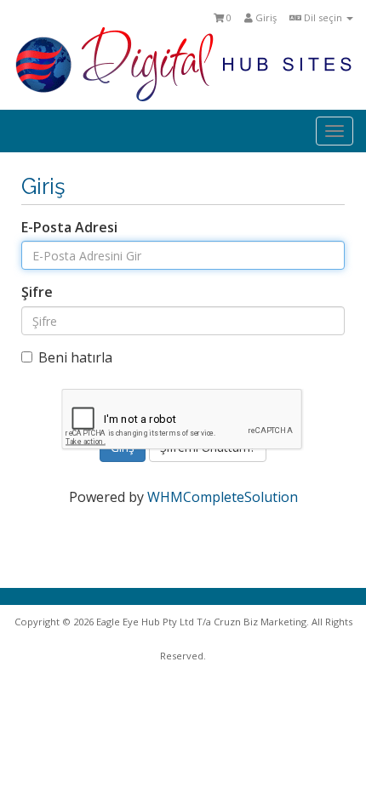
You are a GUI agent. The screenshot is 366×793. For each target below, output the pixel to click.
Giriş (265, 17)
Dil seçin (323, 17)
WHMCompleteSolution (222, 497)
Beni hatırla (75, 357)
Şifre (37, 291)
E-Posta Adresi (69, 227)
